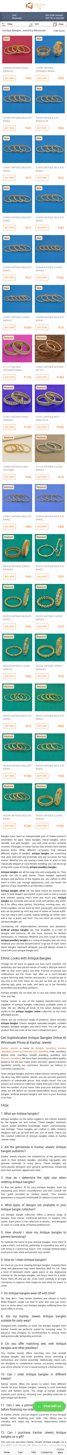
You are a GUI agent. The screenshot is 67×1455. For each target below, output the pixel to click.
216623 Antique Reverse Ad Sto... (50, 368)
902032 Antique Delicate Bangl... (17, 618)
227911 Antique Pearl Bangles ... (15, 418)
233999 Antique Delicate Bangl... (17, 119)
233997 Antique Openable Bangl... (46, 69)
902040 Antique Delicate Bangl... (17, 817)
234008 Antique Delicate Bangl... (50, 319)
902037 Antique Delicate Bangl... (50, 717)
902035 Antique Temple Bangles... (49, 667)
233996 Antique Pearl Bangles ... (15, 69)
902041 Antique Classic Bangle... (49, 817)
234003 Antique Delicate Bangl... (17, 219)
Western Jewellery (11, 1058)
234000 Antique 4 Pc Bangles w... (47, 119)
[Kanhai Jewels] (35, 5)
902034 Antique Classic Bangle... (16, 667)
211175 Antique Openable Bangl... (13, 368)
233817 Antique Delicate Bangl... (17, 518)
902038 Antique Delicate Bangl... (17, 767)
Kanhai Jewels (9, 1048)
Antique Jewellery (45, 1048)
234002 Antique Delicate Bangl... (50, 169)
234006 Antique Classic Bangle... (49, 269)
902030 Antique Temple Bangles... (16, 568)
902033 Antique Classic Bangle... (49, 618)
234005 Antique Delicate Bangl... (17, 269)
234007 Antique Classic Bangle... (16, 319)
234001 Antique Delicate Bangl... (17, 169)
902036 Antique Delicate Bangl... (17, 717)
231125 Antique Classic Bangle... (49, 468)
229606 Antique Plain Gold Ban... (15, 468)
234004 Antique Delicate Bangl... (50, 219)
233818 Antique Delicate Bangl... (50, 518)
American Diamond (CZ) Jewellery (30, 1051)
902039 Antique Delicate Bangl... (50, 767)
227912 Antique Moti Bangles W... (47, 418)
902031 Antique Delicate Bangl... (50, 568)
